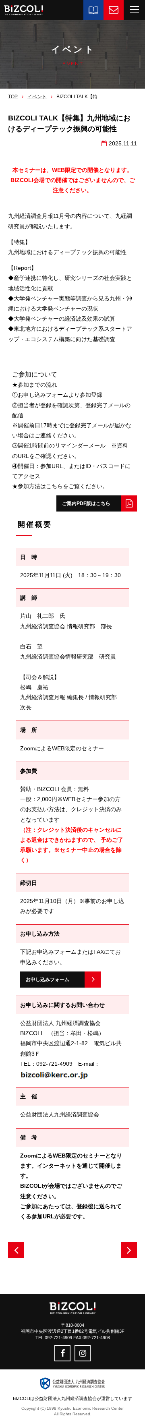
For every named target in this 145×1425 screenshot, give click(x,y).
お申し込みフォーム (47, 979)
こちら (54, 486)
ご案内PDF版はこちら (86, 503)
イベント (37, 96)
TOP (13, 96)
